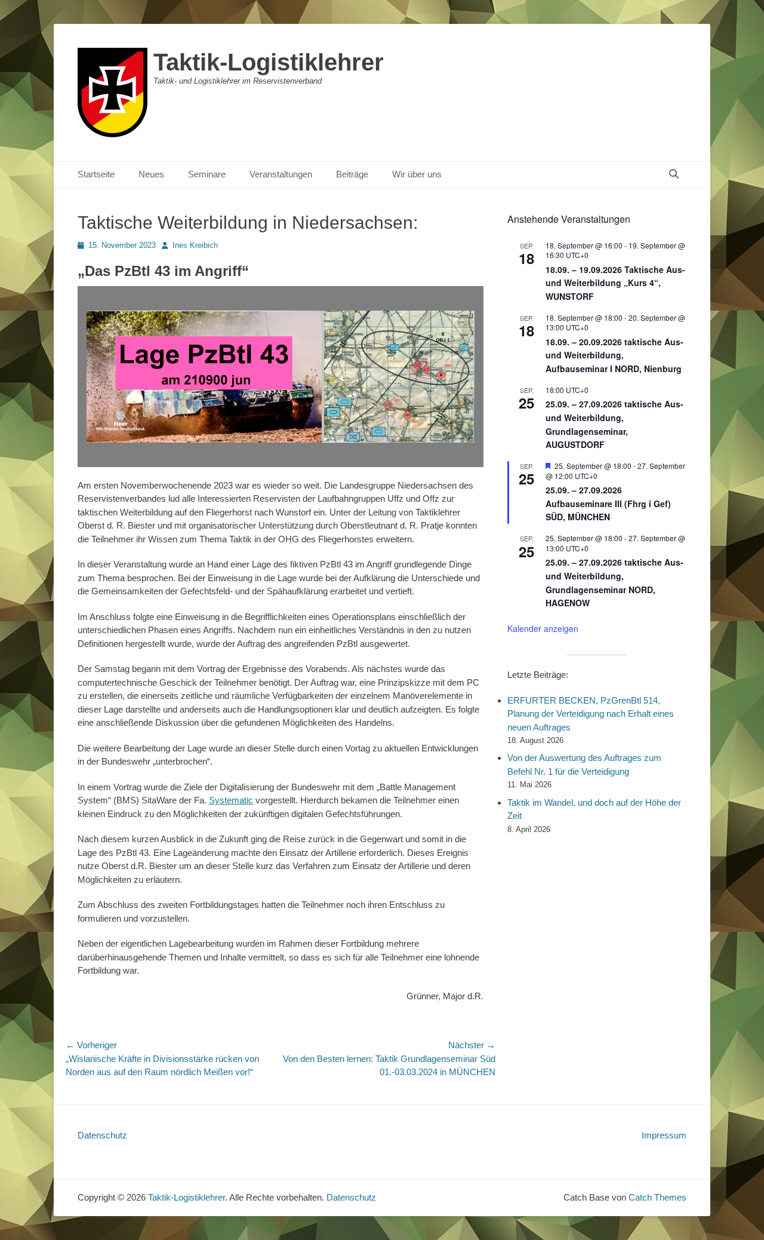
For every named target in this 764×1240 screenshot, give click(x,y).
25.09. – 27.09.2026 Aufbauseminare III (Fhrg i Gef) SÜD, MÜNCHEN (608, 503)
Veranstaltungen (280, 174)
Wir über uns (417, 174)
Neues (151, 174)
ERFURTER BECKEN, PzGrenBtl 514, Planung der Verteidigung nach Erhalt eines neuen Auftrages (590, 713)
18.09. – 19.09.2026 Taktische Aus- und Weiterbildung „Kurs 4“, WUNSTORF (615, 282)
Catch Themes (657, 1197)
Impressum (664, 1135)
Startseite (96, 174)
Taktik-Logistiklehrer (268, 62)
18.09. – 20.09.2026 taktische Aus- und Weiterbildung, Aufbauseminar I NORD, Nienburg (614, 355)
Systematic (231, 800)
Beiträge (352, 174)
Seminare (207, 174)
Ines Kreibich (195, 245)
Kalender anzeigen (542, 628)
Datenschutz (102, 1135)
